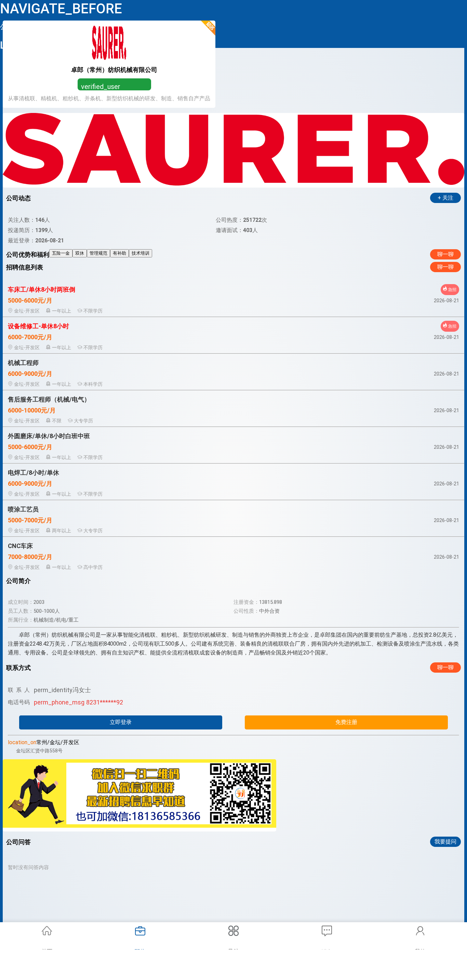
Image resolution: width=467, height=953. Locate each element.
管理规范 (98, 253)
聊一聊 (445, 254)
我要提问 (445, 841)
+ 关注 (445, 197)
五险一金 (61, 253)
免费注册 (346, 722)
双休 (79, 253)
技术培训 (140, 253)
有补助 (119, 253)
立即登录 (121, 722)
